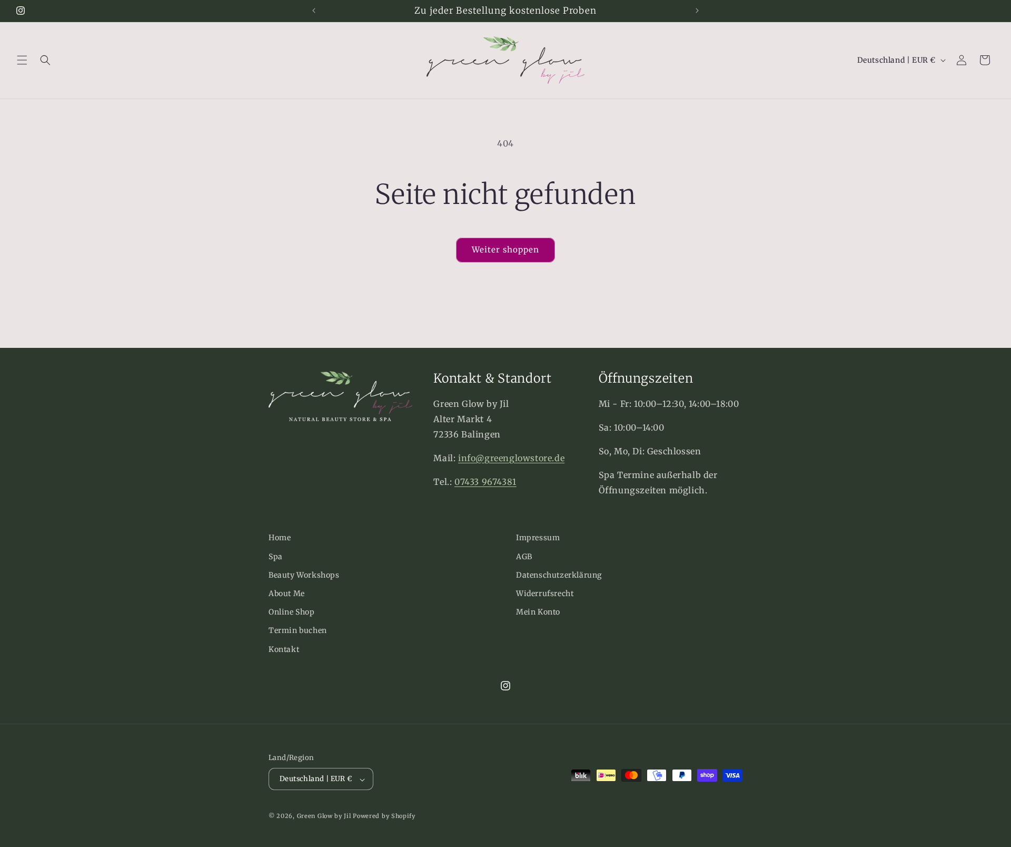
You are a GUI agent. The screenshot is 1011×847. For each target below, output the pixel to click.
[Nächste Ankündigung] (697, 11)
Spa (276, 556)
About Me (287, 593)
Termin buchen (298, 630)
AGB (524, 556)
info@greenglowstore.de (511, 458)
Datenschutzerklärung (559, 574)
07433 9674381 (485, 481)
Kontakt (284, 649)
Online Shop (292, 612)
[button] (22, 60)
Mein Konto (538, 612)
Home (280, 537)
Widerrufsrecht (544, 593)
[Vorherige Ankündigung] (313, 11)
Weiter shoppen (505, 250)
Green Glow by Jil (324, 816)
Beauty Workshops (304, 574)
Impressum (538, 537)
